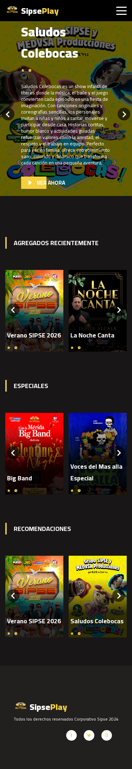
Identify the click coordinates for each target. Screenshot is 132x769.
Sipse (39, 11)
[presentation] (8, 115)
